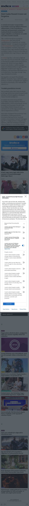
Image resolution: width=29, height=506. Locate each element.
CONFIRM (9, 303)
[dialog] (14, 253)
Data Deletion (6, 309)
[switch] (23, 227)
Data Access (14, 309)
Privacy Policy (23, 309)
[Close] (26, 196)
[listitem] (14, 224)
